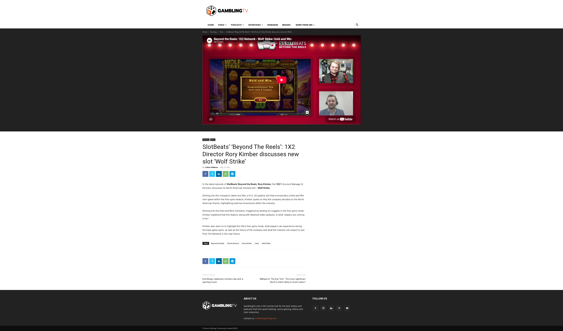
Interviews (254, 24)
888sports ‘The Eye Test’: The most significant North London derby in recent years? (283, 280)
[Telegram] (232, 174)
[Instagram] (323, 308)
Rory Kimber (247, 243)
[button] (357, 25)
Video (221, 24)
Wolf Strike (266, 243)
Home (211, 24)
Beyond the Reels (217, 243)
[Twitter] (212, 174)
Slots (221, 32)
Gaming (213, 32)
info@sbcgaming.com (265, 318)
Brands (286, 24)
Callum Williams (211, 167)
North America (233, 243)
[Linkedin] (219, 174)
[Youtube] (347, 308)
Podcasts (236, 24)
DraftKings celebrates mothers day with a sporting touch (222, 280)
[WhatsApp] (226, 174)
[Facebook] (205, 174)
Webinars (272, 24)
